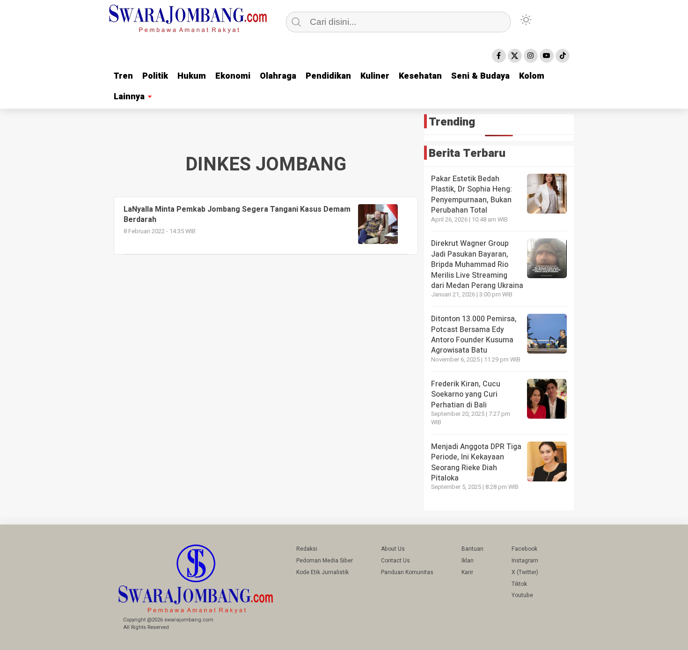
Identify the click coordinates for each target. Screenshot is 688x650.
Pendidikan (328, 76)
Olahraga (278, 76)
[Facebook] (499, 56)
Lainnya (129, 96)
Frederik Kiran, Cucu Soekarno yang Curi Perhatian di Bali (465, 394)
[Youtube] (547, 56)
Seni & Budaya (480, 76)
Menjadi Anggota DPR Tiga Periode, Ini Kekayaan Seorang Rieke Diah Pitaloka (476, 462)
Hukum (191, 76)
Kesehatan (420, 76)
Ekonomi (232, 76)
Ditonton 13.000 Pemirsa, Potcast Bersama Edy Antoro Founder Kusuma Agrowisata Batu (474, 334)
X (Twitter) (525, 572)
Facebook (524, 549)
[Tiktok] (563, 56)
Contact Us (395, 560)
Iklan (467, 560)
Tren (123, 76)
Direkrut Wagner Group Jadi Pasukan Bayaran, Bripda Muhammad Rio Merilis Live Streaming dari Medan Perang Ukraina (477, 264)
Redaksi (306, 549)
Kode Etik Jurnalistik (322, 572)
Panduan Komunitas (407, 572)
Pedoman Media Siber (324, 560)
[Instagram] (531, 56)
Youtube (522, 595)
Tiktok (519, 584)
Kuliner (374, 76)
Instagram (525, 560)
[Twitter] (515, 56)
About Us (393, 549)
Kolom (531, 76)
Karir (467, 572)
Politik (155, 76)
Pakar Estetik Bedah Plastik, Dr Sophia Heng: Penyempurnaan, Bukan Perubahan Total (471, 194)
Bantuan (472, 549)
